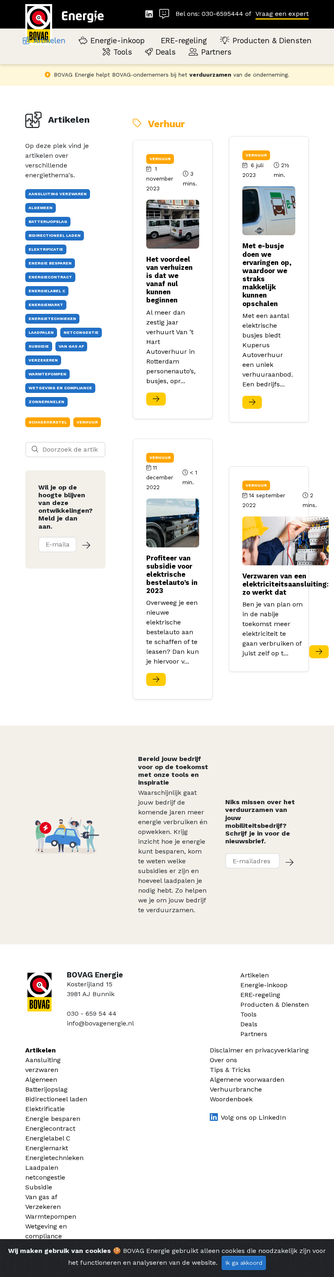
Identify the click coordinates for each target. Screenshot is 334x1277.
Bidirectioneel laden (56, 1099)
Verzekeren (43, 1207)
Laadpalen (41, 1167)
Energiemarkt (46, 1148)
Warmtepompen (50, 1216)
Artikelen (49, 40)
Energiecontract (50, 1128)
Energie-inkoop (117, 40)
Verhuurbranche (236, 1089)
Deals (166, 52)
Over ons (223, 1060)
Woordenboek (231, 1099)
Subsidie (38, 1187)
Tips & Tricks (230, 1070)
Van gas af (41, 1197)
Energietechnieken (54, 1158)
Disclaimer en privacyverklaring (259, 1050)
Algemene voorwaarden (247, 1079)
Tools (122, 52)
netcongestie (45, 1177)
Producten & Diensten (272, 40)
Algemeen (41, 1079)
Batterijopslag (46, 1089)
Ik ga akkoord (243, 1262)
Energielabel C (47, 1138)
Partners (216, 52)
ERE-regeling (184, 40)
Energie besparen (52, 1119)
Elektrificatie (45, 1109)
